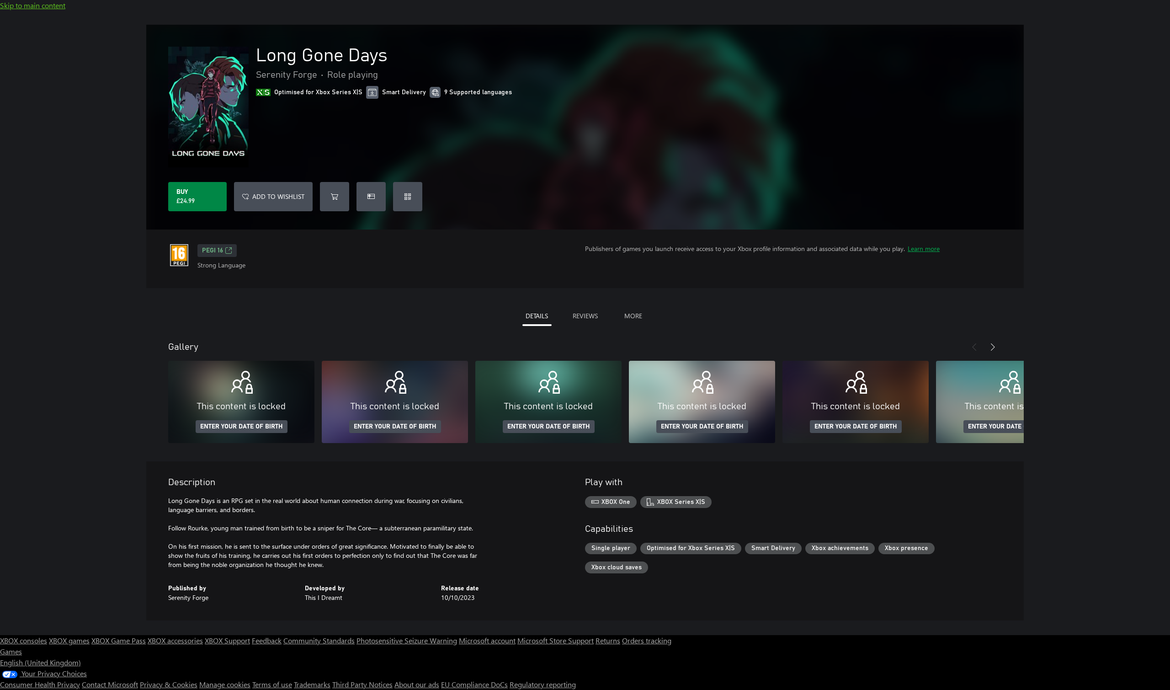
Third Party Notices (362, 684)
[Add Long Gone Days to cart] (334, 196)
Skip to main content (32, 5)
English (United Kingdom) (40, 662)
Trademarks (312, 684)
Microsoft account (487, 640)
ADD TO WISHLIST (278, 196)
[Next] (993, 347)
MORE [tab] (633, 315)
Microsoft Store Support (555, 640)
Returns (608, 640)
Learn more (924, 248)
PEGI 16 (212, 250)
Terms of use (272, 684)
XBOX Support (227, 640)
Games (11, 651)
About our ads (416, 684)
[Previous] (974, 347)
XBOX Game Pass (118, 640)
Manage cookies (224, 684)
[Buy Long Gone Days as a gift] (371, 196)
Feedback (267, 640)
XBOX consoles (23, 640)
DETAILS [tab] (537, 315)
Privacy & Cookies (168, 684)
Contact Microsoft (110, 684)
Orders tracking (646, 640)
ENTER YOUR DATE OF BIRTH (241, 426)
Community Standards (319, 640)
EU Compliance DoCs (474, 684)
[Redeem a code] (407, 196)
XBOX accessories (175, 640)
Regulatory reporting (543, 684)
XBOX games (69, 640)
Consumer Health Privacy (40, 684)
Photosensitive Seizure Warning (406, 640)
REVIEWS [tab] (585, 315)
